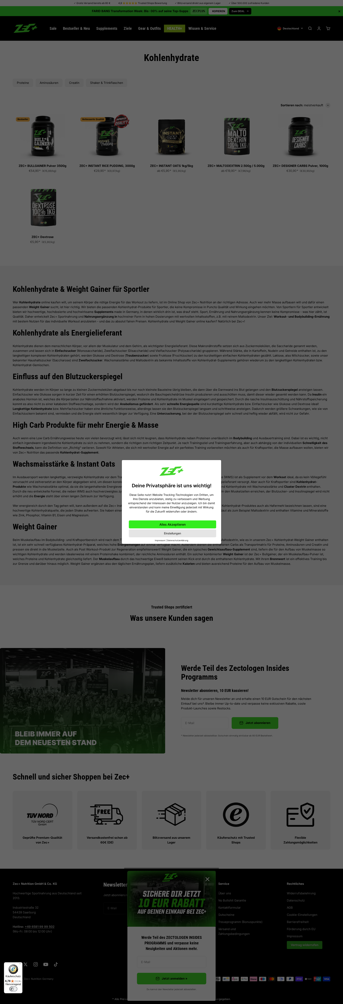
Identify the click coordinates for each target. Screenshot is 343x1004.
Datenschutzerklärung (177, 540)
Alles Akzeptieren (172, 524)
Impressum (160, 540)
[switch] (13, 989)
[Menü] (20, 964)
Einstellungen (172, 533)
